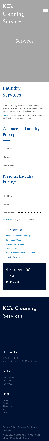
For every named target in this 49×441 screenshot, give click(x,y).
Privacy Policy (9, 427)
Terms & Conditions (27, 427)
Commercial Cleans (13, 240)
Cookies (7, 430)
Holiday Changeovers (14, 244)
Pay (5, 409)
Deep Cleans (11, 248)
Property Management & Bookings (20, 253)
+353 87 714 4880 (11, 358)
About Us (7, 406)
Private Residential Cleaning (17, 236)
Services (7, 403)
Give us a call (8, 219)
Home (6, 400)
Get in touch (8, 115)
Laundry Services (12, 257)
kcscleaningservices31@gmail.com (20, 361)
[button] (45, 10)
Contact (6, 412)
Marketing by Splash (20, 438)
